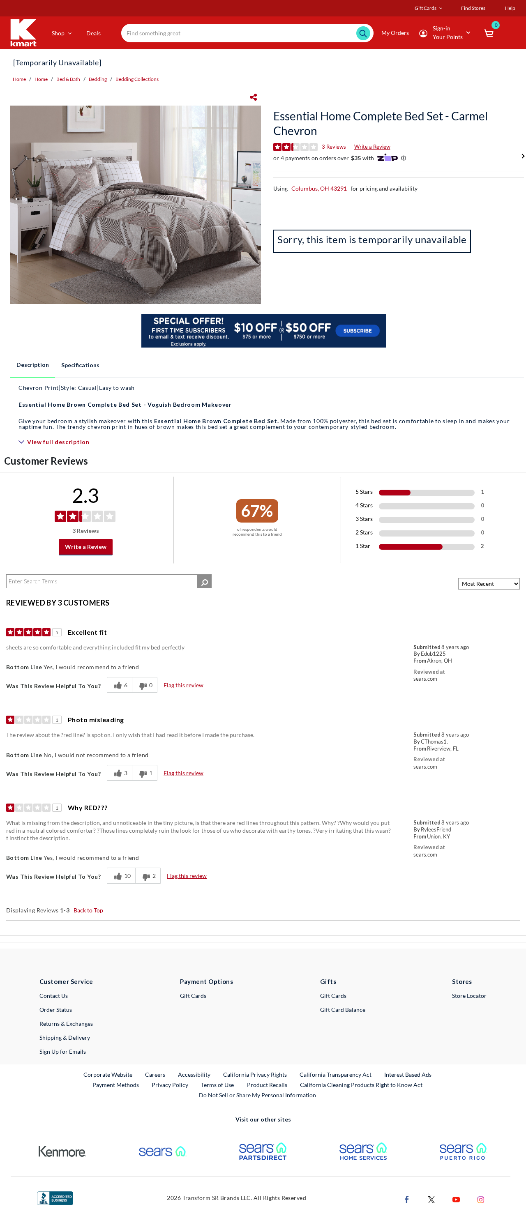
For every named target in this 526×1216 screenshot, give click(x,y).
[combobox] (247, 33)
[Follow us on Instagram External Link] (481, 1198)
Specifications (80, 365)
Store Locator (469, 995)
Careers (155, 1074)
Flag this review (183, 685)
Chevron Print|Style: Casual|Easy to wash (76, 387)
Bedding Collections (137, 79)
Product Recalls (267, 1084)
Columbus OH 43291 (319, 188)
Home (19, 79)
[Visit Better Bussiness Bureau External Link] (55, 1197)
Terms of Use (217, 1084)
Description (32, 364)
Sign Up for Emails (62, 1051)
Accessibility (194, 1074)
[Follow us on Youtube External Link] (456, 1198)
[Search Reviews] (204, 581)
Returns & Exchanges (66, 1023)
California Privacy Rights (255, 1074)
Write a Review (372, 146)
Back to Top (88, 910)
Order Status (55, 1009)
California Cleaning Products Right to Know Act (361, 1084)
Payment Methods (115, 1084)
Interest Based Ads (407, 1074)
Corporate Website (108, 1074)
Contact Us (53, 995)
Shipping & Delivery (64, 1037)
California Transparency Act (335, 1074)
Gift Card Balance (342, 1009)
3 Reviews (334, 146)
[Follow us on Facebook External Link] (407, 1198)
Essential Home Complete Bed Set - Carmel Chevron (380, 123)
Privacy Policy (170, 1084)
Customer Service (66, 981)
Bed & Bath (68, 79)
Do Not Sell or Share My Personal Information (257, 1095)
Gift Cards (193, 995)
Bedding (98, 79)
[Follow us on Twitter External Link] (431, 1198)
